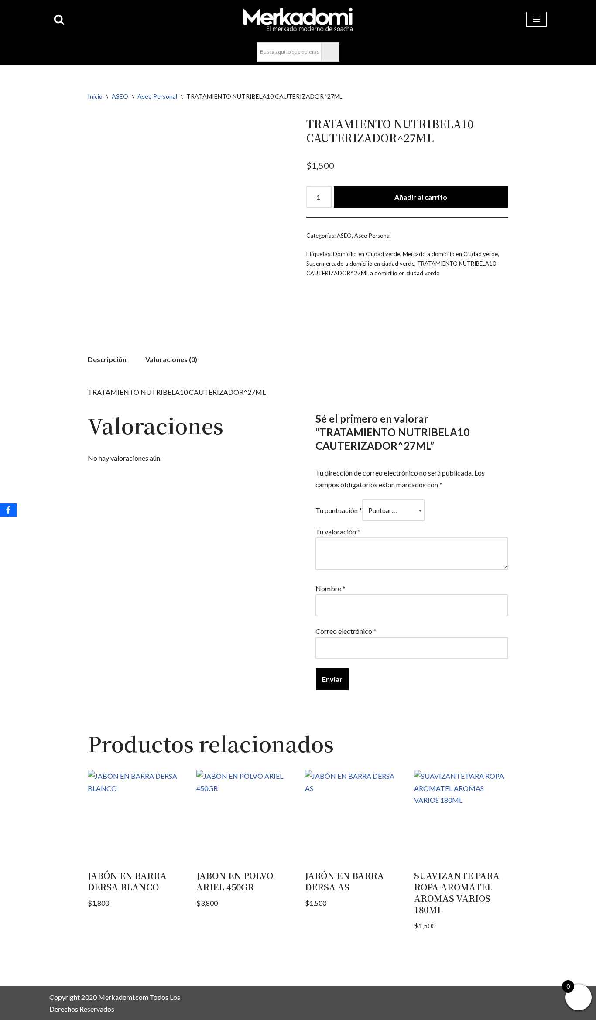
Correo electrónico (346, 631)
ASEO (120, 96)
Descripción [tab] (107, 359)
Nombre (330, 588)
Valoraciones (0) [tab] (171, 359)
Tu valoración (337, 531)
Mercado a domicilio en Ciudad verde (450, 253)
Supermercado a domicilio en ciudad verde (360, 263)
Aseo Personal (157, 96)
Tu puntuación (338, 510)
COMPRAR (548, 15)
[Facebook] (8, 510)
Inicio (95, 96)
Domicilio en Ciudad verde (366, 253)
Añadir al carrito (420, 197)
